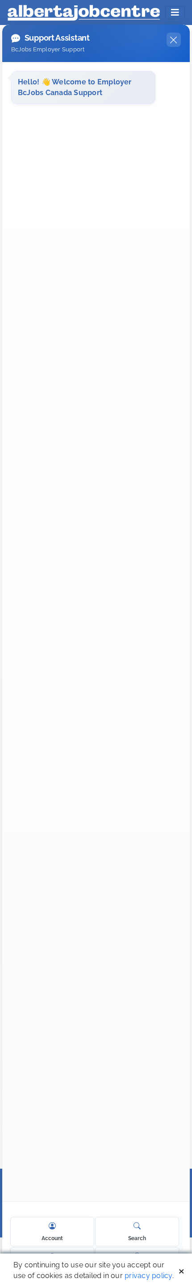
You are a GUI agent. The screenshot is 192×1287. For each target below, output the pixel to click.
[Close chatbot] (174, 40)
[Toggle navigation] (175, 12)
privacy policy (148, 1275)
